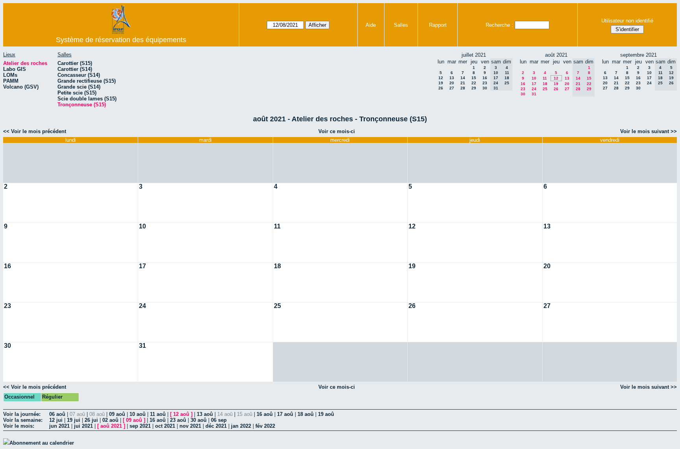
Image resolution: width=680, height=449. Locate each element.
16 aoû (265, 414)
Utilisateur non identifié (627, 21)
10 (534, 78)
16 (484, 78)
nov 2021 (190, 426)
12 (440, 78)
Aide (371, 25)
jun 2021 (59, 426)
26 (440, 88)
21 (462, 83)
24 (534, 89)
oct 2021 (165, 426)
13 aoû (205, 414)
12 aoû (181, 414)
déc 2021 (216, 426)
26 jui (91, 420)
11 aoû (158, 414)
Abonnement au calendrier (41, 443)
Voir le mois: (18, 426)
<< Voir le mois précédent (34, 131)
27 (451, 88)
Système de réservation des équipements (121, 40)
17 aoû (285, 414)
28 (462, 88)
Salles (401, 25)
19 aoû (326, 414)
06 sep (219, 420)
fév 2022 (265, 426)
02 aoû (110, 420)
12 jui (56, 420)
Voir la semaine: (22, 420)
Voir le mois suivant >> (648, 131)
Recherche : (499, 25)
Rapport (438, 25)
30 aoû (198, 420)
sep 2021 (140, 426)
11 (545, 78)
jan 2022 (241, 426)
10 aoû (137, 414)
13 (451, 78)
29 (473, 88)
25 (545, 89)
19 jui (73, 420)
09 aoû (117, 414)
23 (484, 83)
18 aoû (306, 414)
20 (451, 83)
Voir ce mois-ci (336, 131)
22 (473, 83)
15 (473, 78)
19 (440, 83)
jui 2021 (83, 426)
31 (534, 94)
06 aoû (57, 414)
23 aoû (178, 420)
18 (545, 84)
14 (462, 78)
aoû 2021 (111, 426)
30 (484, 88)
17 (534, 84)
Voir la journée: (22, 414)
